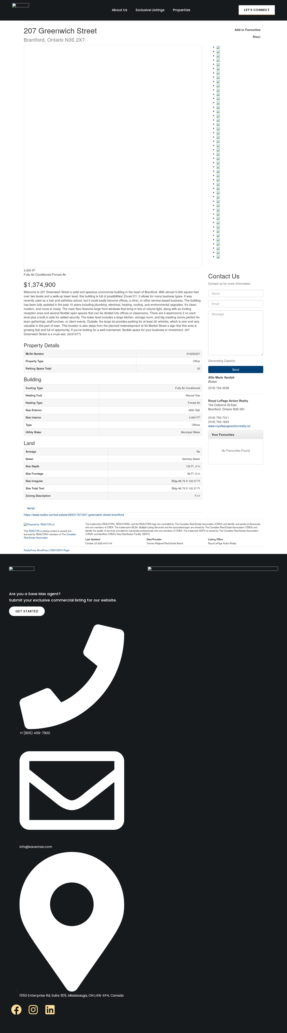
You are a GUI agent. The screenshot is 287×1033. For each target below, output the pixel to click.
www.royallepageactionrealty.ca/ (229, 426)
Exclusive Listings (150, 10)
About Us (119, 10)
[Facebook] (16, 1009)
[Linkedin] (50, 1009)
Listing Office (215, 539)
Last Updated (92, 539)
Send (235, 369)
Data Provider (154, 539)
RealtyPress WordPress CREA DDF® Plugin (47, 550)
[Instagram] (33, 1009)
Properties (181, 10)
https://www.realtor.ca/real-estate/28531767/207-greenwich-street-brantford (74, 515)
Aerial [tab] (31, 508)
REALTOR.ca (36, 530)
